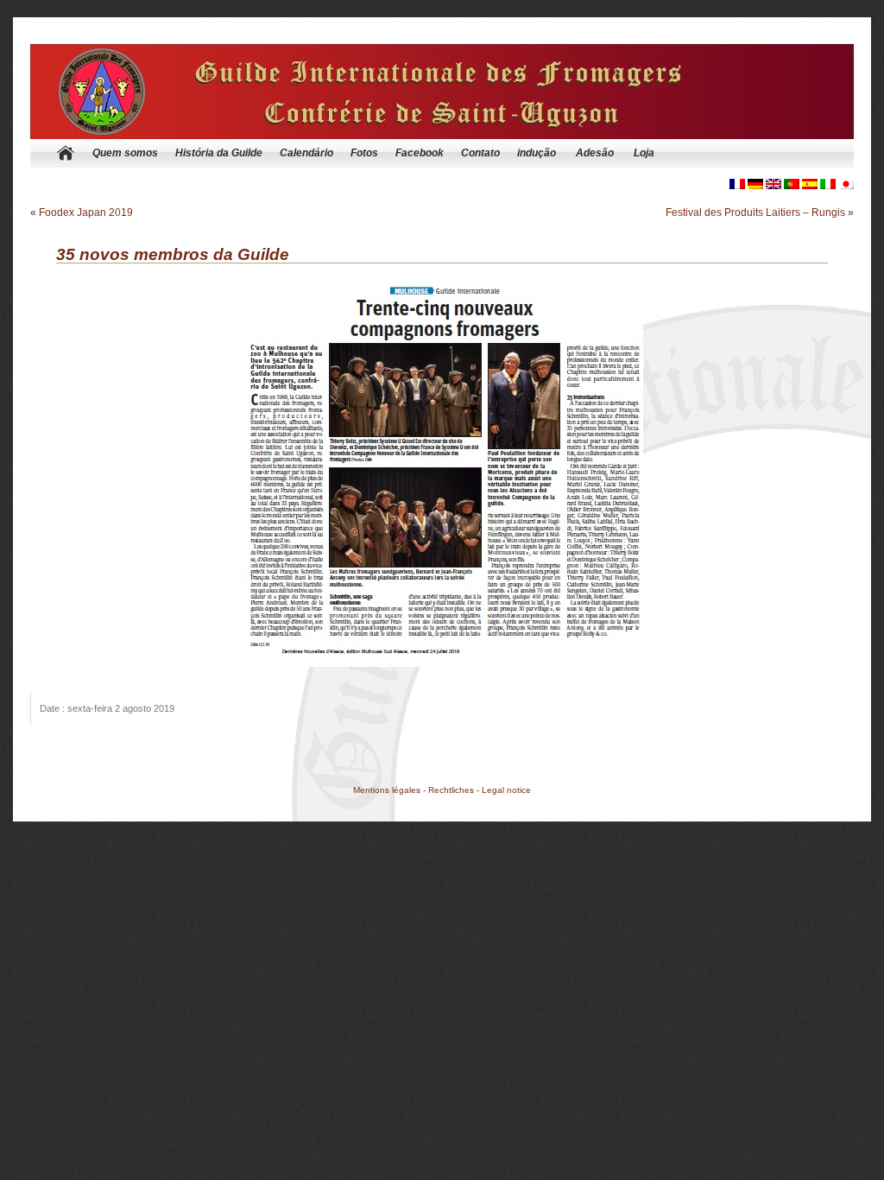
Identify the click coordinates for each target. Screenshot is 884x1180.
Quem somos (125, 153)
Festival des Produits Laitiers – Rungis (755, 212)
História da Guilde (218, 153)
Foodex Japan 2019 (86, 212)
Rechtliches (451, 790)
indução (536, 153)
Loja (644, 153)
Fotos (364, 153)
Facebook (419, 153)
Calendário (306, 153)
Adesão (595, 153)
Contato (480, 153)
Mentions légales (386, 790)
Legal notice (506, 790)
